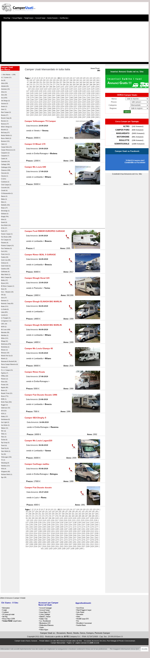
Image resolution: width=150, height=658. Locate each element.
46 (98, 80)
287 (58, 111)
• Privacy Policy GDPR (8, 619)
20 (85, 78)
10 (52, 78)
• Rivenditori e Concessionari (84, 623)
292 (80, 111)
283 (40, 111)
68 (98, 82)
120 (71, 89)
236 (58, 104)
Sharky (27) (4, 416)
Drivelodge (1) (5, 211)
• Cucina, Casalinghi (44, 614)
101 (62, 87)
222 (71, 102)
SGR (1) (3, 413)
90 (98, 85)
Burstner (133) (5, 141)
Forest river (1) (5, 254)
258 (80, 106)
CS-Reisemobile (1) (7, 193)
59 (68, 82)
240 (75, 104)
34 (58, 80)
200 (49, 100)
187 (66, 98)
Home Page (6, 18)
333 (66, 117)
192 (88, 98)
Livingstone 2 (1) (6, 321)
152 (62, 93)
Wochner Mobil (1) (6, 474)
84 (78, 85)
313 (97, 113)
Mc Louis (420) (5, 329)
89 (95, 85)
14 (65, 78)
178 (27, 98)
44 (91, 80)
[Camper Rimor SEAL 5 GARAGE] (87, 272)
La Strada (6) (5, 309)
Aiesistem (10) (5, 89)
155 (75, 93)
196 (32, 100)
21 (88, 78)
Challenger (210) (6, 167)
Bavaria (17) (4, 115)
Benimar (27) (5, 124)
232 (40, 104)
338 (88, 117)
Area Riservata (63, 18)
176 (93, 95)
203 (62, 100)
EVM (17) (4, 228)
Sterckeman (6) (5, 419)
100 (58, 87)
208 (84, 100)
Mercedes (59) (5, 332)
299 (36, 113)
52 (45, 82)
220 (62, 102)
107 (88, 87)
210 (93, 100)
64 (85, 82)
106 (84, 87)
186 (62, 98)
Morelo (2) (4, 358)
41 (81, 80)
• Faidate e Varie (43, 619)
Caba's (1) (4, 144)
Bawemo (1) (4, 121)
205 (71, 100)
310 (84, 113)
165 (45, 95)
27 (35, 80)
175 (88, 95)
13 (61, 78)
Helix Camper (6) (6, 277)
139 (80, 91)
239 (71, 104)
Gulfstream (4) (5, 271)
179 (32, 98)
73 (41, 85)
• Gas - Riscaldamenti (44, 621)
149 (49, 93)
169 (62, 95)
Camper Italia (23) (6, 147)
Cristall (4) (4, 190)
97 (48, 87)
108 (93, 87)
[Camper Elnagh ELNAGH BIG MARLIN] (87, 319)
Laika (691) (4, 312)
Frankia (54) (4, 257)
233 (45, 104)
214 (36, 102)
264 (32, 108)
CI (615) (3, 179)
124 (88, 89)
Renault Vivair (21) (6, 393)
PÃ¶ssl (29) (4, 376)
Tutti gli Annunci (29, 18)
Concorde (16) (5, 187)
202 (58, 100)
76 (51, 85)
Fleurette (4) (4, 242)
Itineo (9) (3, 289)
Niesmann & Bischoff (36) (9, 361)
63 (81, 82)
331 (58, 117)
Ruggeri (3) (4, 405)
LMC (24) (4, 324)
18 (78, 78)
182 (45, 98)
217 (49, 102)
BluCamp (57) (5, 132)
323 (66, 115)
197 (36, 100)
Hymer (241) (4, 283)
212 (27, 102)
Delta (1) (3, 202)
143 (97, 91)
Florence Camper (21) (7, 245)
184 (53, 98)
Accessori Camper (40, 18)
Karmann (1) (4, 300)
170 (66, 95)
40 (78, 80)
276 (84, 108)
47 (28, 82)
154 (71, 93)
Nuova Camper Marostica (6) (9, 364)
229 (27, 104)
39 (75, 80)
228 (97, 102)
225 (84, 102)
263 (27, 108)
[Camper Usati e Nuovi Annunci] (18, 13)
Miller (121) (4, 338)
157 (84, 93)
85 (81, 85)
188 (71, 98)
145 (32, 93)
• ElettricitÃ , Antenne (44, 617)
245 (97, 104)
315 (32, 115)
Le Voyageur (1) (5, 318)
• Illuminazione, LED (44, 623)
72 (38, 85)
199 (45, 100)
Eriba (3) (3, 219)
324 (71, 115)
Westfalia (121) (5, 465)
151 (58, 93)
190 (80, 98)
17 (75, 78)
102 (66, 87)
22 (91, 78)
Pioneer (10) (4, 384)
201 (54, 100)
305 (62, 113)
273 (71, 108)
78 (58, 85)
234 (49, 104)
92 (31, 87)
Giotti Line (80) (5, 260)
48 (31, 82)
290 (71, 111)
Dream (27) (4, 208)
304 (58, 113)
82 (71, 85)
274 (75, 108)
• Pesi (77, 621)
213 (32, 102)
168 (58, 95)
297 (27, 113)
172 (75, 95)
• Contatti (4, 610)
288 (62, 111)
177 (97, 95)
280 (27, 111)
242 (84, 104)
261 (93, 106)
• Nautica (41, 627)
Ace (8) (3, 80)
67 (95, 82)
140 (84, 91)
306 (67, 113)
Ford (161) (4, 251)
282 (36, 111)
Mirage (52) (4, 341)
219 (58, 102)
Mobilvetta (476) (6, 344)
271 (62, 108)
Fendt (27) (4, 231)
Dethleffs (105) (5, 205)
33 (55, 80)
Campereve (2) (5, 153)
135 (62, 91)
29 (41, 80)
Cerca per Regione (17, 18)
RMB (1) (3, 399)
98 (51, 87)
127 (27, 91)
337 (84, 117)
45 (95, 80)
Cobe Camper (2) (6, 184)
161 (27, 95)
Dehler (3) (4, 199)
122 (80, 89)
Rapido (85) (4, 387)
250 (45, 106)
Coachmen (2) (5, 182)
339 (93, 117)
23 (95, 78)
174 (84, 95)
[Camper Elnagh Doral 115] (87, 295)
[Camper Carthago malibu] (87, 481)
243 (88, 104)
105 (80, 87)
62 (78, 82)
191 (84, 98)
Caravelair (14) (5, 161)
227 (93, 102)
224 (80, 102)
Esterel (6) (4, 222)
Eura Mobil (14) (5, 225)
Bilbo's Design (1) (6, 126)
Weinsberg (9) (5, 463)
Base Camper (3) (6, 112)
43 (88, 80)
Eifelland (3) (4, 213)
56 (58, 82)
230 (32, 104)
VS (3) (3, 460)
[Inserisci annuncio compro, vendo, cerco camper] (127, 87)
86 (85, 85)
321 (58, 115)
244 (93, 104)
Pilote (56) (4, 381)
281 (32, 111)
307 (71, 113)
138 (75, 91)
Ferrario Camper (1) (6, 234)
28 (38, 80)
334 (71, 117)
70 (31, 85)
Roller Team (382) (6, 402)
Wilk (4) (3, 468)
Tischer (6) (4, 439)
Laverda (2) (4, 315)
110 (29, 89)
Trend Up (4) (5, 448)
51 (41, 82)
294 (88, 111)
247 (32, 106)
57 (61, 82)
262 (97, 106)
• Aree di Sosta (80, 608)
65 (88, 82)
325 (75, 115)
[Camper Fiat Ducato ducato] (93, 505)
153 (66, 93)
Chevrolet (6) (5, 173)
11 (55, 78)
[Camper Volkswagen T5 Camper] (87, 138)
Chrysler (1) (4, 176)
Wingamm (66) (5, 471)
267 (45, 108)
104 (75, 87)
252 (53, 106)
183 (49, 98)
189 (75, 98)
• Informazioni (5, 608)
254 (62, 106)
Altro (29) (4, 95)
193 (93, 98)
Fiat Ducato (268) (6, 237)
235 (53, 104)
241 (80, 104)
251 (49, 106)
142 (93, 91)
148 (45, 93)
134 (58, 91)
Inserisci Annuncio (52, 18)
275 (80, 108)
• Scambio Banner (81, 625)
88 (91, 85)
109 (97, 87)
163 (36, 95)
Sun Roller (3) (5, 425)
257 (75, 106)
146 (36, 93)
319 (49, 115)
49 (35, 82)
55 (55, 82)
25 (28, 80)
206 (75, 100)
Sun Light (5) (5, 422)
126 (97, 89)
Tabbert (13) (4, 428)
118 (62, 89)
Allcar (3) (4, 92)
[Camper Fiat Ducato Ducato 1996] (86, 412)
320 (53, 115)
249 (40, 106)
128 (32, 91)
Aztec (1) (3, 109)
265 (36, 108)
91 (28, 87)
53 (48, 82)
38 (71, 80)
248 (36, 106)
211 (97, 100)
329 (93, 115)
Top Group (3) (5, 442)
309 (80, 113)
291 (75, 111)
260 (88, 106)
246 (27, 106)
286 (53, 111)
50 (38, 82)
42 (85, 80)
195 (27, 100)
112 (37, 89)
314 (27, 115)
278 (93, 108)
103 (71, 87)
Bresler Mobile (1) (6, 135)
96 (44, 87)
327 (84, 115)
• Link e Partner (80, 612)
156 (80, 93)
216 (45, 102)
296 (97, 111)
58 (65, 82)
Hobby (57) (4, 280)
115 (50, 89)
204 (67, 100)
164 (40, 95)
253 (58, 106)
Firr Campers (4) (6, 239)
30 (45, 80)
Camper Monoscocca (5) (8, 150)
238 (66, 104)
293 (84, 111)
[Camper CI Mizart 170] (87, 161)
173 (80, 95)
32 (51, 80)
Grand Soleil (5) (5, 266)
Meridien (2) (4, 335)
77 (55, 85)
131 (45, 91)
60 (71, 82)
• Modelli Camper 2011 (82, 619)
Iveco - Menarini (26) (7, 292)
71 (35, 85)
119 (67, 89)
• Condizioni (5, 612)
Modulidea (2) (5, 347)
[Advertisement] (74, 41)
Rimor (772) (4, 396)
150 (53, 93)
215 (40, 102)
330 (97, 115)
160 (97, 93)
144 (27, 93)
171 (71, 95)
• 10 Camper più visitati (8, 614)
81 (68, 85)
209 (88, 100)
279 (97, 108)
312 (93, 113)
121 (75, 89)
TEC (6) (3, 431)
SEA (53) (3, 410)
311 (88, 113)
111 (33, 89)
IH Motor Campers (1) (7, 286)
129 (36, 91)
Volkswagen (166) (6, 457)
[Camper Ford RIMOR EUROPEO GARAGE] (86, 248)
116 (54, 89)
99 (54, 87)
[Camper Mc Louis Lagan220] (89, 458)
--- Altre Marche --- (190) (8, 74)
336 (80, 117)
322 (62, 115)
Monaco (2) (4, 350)
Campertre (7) (5, 155)
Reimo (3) (4, 390)
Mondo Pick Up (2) (6, 355)
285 (49, 111)
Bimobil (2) (4, 129)
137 (71, 91)
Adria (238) (4, 83)
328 (88, 115)
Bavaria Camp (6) (6, 118)
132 (49, 91)
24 (98, 78)
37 (68, 80)
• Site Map (4, 617)
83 (75, 85)
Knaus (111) (4, 306)
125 (93, 89)
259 (84, 106)
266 (40, 108)
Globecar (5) (4, 263)
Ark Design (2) (5, 100)
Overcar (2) (4, 367)
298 (32, 113)
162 (32, 95)
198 (41, 100)
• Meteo (78, 617)
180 (36, 98)
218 (53, 102)
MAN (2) (3, 326)
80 (65, 85)
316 (36, 115)
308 (75, 113)
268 (49, 108)
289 (66, 111)
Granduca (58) (5, 268)
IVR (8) (3, 295)
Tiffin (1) (3, 434)
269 (53, 108)
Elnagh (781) (5, 216)
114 (46, 89)
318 (45, 115)
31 (48, 80)
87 (88, 85)
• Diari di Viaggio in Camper (83, 610)
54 (51, 82)
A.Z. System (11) (6, 77)
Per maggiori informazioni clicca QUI (124, 649)
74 (45, 85)
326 (80, 115)
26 (31, 80)
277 (88, 108)
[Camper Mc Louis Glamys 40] (87, 365)
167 (53, 95)
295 (93, 111)
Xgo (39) (3, 477)
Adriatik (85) (5, 86)
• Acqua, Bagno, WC (44, 612)
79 (61, 85)
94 (38, 87)
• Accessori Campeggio (45, 608)
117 (58, 89)
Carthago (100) (5, 164)
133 (53, 91)
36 (65, 80)
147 (40, 93)
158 (88, 93)
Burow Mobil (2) (6, 138)
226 (88, 102)
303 (54, 113)
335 (75, 117)
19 (81, 78)
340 (97, 117)
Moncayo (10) (5, 352)
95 (41, 87)
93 (34, 87)
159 (93, 93)
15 (68, 78)
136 (66, 91)
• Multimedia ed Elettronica (46, 625)
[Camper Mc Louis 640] (87, 184)
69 (28, 85)
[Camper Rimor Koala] (87, 389)
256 (71, 106)
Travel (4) (4, 445)
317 (40, 115)
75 (48, 85)
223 (75, 102)
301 (45, 113)
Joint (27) (4, 297)
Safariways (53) (5, 408)
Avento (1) (4, 106)
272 (66, 108)
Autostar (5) (4, 103)
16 (71, 78)
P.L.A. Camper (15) (7, 370)
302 (49, 113)
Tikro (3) (3, 437)
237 (62, 104)
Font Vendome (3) (6, 248)
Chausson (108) (5, 170)
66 (91, 82)
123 (84, 89)
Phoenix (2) (4, 379)
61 (75, 82)
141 (88, 91)
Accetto (144, 649)
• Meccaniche (79, 614)
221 (66, 102)
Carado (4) (4, 158)
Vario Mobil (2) (5, 451)
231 (36, 104)
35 (61, 80)
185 (58, 98)
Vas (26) (3, 454)
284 (45, 111)
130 (40, 91)
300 (41, 113)
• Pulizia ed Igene (43, 630)
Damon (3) (4, 196)
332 (62, 117)
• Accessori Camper (44, 610)
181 (40, 98)
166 (49, 95)
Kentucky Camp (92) (7, 303)
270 (58, 108)
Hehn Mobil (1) (5, 274)
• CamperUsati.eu (11, 621)
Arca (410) (4, 98)
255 (66, 106)
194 (97, 98)
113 (41, 89)
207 (80, 100)
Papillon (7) (4, 373)
